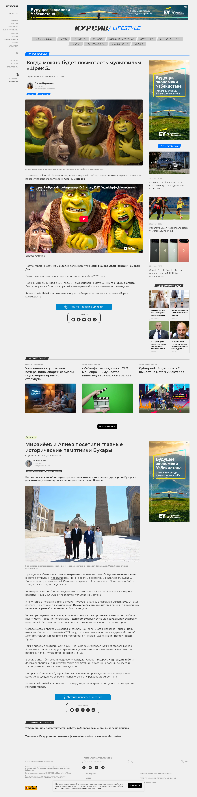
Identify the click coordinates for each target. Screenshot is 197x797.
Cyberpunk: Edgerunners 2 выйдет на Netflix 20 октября (161, 370)
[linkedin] (103, 767)
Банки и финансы (10, 30)
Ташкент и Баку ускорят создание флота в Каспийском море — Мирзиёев (73, 736)
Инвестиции (13, 27)
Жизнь (98, 39)
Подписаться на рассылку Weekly (98, 758)
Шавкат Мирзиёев (53, 471)
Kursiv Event (13, 46)
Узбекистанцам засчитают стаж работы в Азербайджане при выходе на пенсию (77, 728)
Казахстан (13, 79)
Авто (63, 39)
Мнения (15, 36)
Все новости (44, 39)
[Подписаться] (131, 761)
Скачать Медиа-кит (148, 782)
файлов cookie (94, 788)
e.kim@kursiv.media (41, 466)
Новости (14, 20)
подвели (83, 673)
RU (10, 13)
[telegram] (96, 767)
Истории (14, 23)
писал (60, 293)
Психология (96, 43)
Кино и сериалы (121, 39)
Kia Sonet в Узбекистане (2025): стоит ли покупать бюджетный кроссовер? (166, 185)
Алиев (29, 471)
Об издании (91, 774)
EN (17, 13)
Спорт (139, 43)
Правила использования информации (156, 774)
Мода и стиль (170, 39)
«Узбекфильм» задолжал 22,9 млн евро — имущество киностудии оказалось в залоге (106, 372)
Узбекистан (13, 82)
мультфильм (43, 94)
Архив (88, 778)
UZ (13, 13)
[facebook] (84, 767)
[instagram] (90, 767)
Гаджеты (80, 39)
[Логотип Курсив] (12, 6)
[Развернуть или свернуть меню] (17, 53)
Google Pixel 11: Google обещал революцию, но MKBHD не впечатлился (166, 273)
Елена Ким (39, 460)
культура (31, 94)
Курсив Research (11, 40)
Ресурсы (14, 33)
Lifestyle (14, 43)
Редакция (14, 60)
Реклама (14, 64)
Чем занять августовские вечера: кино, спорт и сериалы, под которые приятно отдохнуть (49, 374)
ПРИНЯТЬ (135, 785)
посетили (57, 577)
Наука (76, 43)
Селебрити (120, 43)
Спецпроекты (12, 67)
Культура (147, 39)
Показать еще (107, 426)
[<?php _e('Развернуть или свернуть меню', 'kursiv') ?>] (17, 75)
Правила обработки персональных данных (158, 778)
